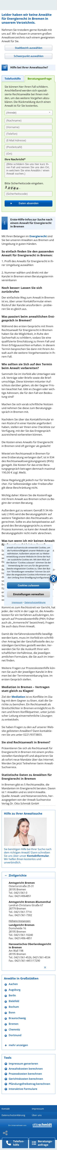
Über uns (37, 1115)
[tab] (28, 48)
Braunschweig (17, 1018)
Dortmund (15, 1035)
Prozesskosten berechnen (25, 1073)
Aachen (13, 984)
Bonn (12, 1012)
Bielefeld (14, 1001)
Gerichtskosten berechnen (26, 1079)
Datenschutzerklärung (35, 602)
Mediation (18, 696)
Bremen (13, 1024)
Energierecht (38, 236)
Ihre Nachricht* (15, 159)
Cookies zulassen (28, 585)
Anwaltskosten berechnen (26, 1068)
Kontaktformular (38, 856)
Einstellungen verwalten (28, 594)
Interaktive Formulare (23, 1089)
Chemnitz (14, 1029)
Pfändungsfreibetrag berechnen (29, 1084)
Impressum (17, 602)
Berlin (12, 995)
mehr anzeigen (18, 1045)
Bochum (14, 1007)
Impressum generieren (23, 1063)
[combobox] (29, 113)
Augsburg (14, 989)
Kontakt (6, 1108)
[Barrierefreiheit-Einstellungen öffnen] (53, 578)
